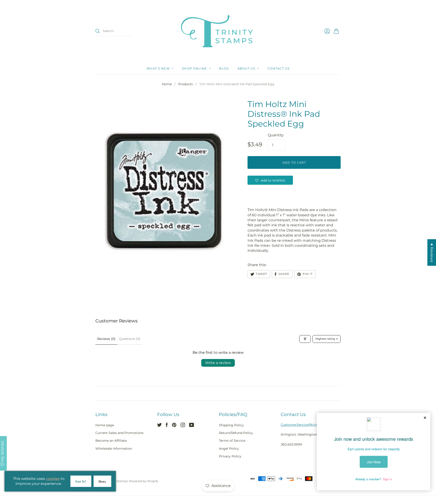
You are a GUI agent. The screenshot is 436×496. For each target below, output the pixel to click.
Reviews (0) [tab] (106, 339)
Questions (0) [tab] (129, 339)
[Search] (97, 31)
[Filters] (305, 339)
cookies (53, 478)
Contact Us (279, 68)
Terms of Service (232, 441)
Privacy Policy (230, 456)
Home (167, 84)
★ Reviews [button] (432, 252)
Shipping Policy (231, 425)
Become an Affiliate (111, 441)
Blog (224, 68)
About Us (246, 68)
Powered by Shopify (143, 481)
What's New (158, 68)
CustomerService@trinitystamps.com (311, 425)
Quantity (276, 135)
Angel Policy (229, 448)
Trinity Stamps (117, 481)
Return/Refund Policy (236, 433)
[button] (270, 180)
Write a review (218, 363)
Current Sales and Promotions (119, 433)
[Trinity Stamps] (218, 31)
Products (185, 84)
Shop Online (194, 68)
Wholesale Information (113, 448)
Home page (104, 425)
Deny (102, 481)
